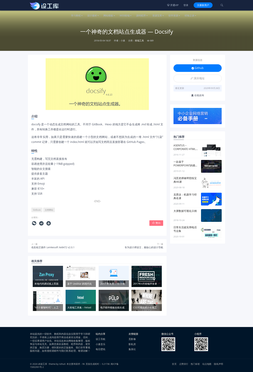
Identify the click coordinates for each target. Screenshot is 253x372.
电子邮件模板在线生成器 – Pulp (117, 307)
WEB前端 (125, 15)
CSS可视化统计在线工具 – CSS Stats (152, 307)
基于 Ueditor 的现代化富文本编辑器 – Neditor (92, 283)
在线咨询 (197, 95)
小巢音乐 (100, 344)
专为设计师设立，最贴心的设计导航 (144, 247)
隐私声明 (218, 363)
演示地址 (198, 78)
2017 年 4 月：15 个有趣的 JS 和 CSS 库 (122, 283)
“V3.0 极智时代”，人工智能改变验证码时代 (57, 307)
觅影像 (132, 339)
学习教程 (76, 15)
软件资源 (173, 15)
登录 (185, 5)
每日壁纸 (100, 349)
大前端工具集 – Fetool (79, 307)
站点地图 (207, 363)
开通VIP (172, 5)
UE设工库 (42, 363)
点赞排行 (183, 363)
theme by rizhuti (57, 363)
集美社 (132, 349)
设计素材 (92, 15)
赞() (156, 222)
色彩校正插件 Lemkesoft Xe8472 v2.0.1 (53, 247)
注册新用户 (203, 5)
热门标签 (195, 363)
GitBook (37, 209)
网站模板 (108, 15)
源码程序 (141, 15)
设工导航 (100, 339)
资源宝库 (157, 15)
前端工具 (139, 40)
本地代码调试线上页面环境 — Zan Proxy (56, 283)
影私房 (132, 344)
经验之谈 (189, 15)
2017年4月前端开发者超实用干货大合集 (154, 283)
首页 (174, 363)
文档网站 (49, 209)
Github (198, 68)
